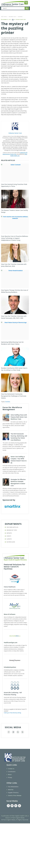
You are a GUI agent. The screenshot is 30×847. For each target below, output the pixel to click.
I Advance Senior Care (20, 19)
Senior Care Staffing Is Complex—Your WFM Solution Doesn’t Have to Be (19, 460)
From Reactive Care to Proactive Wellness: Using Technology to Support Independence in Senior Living (14, 238)
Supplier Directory (13, 792)
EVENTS (9, 536)
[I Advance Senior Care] (12, 3)
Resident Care (12, 16)
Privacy (10, 777)
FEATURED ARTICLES (12, 527)
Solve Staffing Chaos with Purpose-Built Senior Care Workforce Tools (19, 417)
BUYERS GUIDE (11, 542)
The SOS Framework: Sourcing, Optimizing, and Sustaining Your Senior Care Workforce (19, 437)
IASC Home (4, 16)
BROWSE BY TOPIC (12, 530)
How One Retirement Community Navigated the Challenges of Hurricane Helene (13, 396)
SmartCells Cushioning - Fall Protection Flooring (13, 693)
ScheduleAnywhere (10, 667)
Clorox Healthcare (9, 587)
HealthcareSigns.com (10, 642)
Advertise (10, 789)
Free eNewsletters (13, 786)
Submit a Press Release (14, 795)
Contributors (12, 771)
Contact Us (11, 768)
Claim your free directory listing (12, 713)
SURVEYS (9, 539)
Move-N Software (9, 614)
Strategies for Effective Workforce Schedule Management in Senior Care (18, 482)
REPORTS (9, 533)
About (10, 774)
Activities (20, 16)
